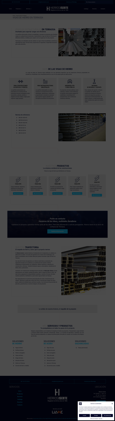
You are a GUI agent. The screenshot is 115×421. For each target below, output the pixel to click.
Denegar (96, 415)
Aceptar (84, 415)
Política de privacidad (94, 418)
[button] (112, 403)
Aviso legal (100, 418)
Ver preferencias (107, 415)
